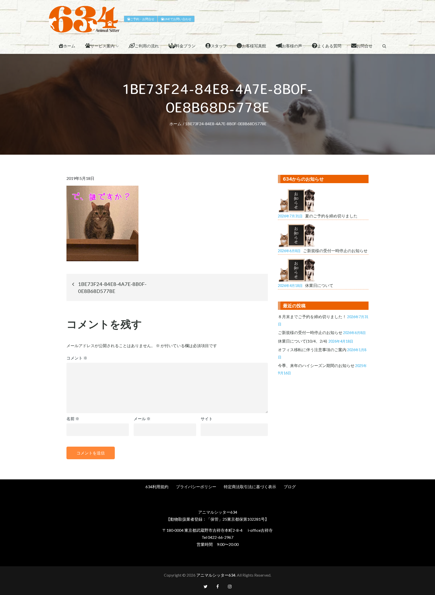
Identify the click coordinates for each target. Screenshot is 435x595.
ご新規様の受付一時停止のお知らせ (310, 332)
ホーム (69, 45)
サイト (207, 418)
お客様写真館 (254, 45)
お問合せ (364, 45)
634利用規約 (157, 486)
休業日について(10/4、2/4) (303, 341)
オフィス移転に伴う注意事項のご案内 (312, 349)
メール (142, 418)
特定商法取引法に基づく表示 (250, 486)
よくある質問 (329, 45)
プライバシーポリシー (196, 486)
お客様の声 (292, 45)
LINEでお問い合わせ (177, 19)
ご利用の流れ (147, 45)
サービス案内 (102, 45)
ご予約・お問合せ (142, 19)
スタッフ (219, 45)
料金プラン (185, 45)
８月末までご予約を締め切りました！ (312, 316)
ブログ (290, 486)
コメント (76, 357)
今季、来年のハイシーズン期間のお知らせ (316, 365)
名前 (72, 418)
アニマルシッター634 (215, 575)
